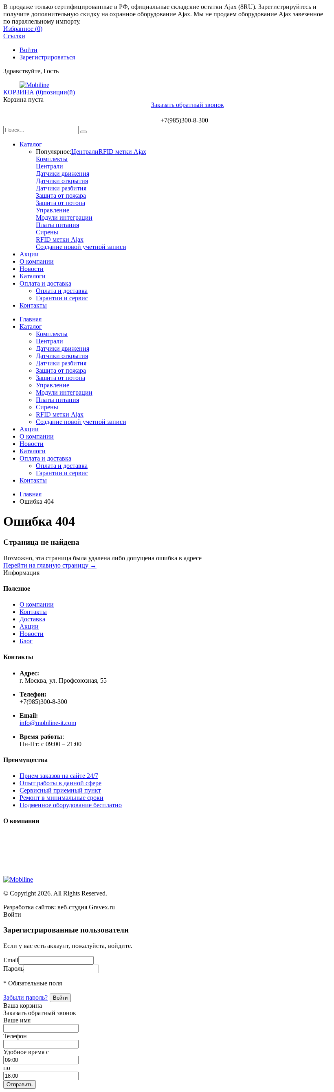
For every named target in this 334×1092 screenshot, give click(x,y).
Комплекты (52, 158)
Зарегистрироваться (47, 57)
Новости (32, 268)
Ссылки (14, 36)
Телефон (15, 1036)
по (6, 1067)
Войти (28, 49)
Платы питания (57, 224)
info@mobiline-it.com (48, 722)
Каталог (31, 144)
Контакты (33, 305)
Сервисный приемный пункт (60, 790)
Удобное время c (26, 1051)
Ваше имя (17, 1020)
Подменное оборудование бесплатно (71, 805)
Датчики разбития (61, 188)
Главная (31, 319)
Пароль (13, 968)
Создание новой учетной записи (81, 246)
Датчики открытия (62, 180)
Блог (26, 641)
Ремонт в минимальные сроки (61, 797)
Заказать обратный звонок (187, 104)
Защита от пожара (61, 195)
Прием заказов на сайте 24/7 (59, 775)
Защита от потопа (60, 202)
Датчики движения (62, 173)
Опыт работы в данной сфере (60, 783)
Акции (29, 254)
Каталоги (33, 276)
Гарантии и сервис (62, 298)
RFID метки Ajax (122, 151)
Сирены (47, 232)
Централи (85, 151)
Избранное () (22, 28)
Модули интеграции (64, 217)
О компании (37, 261)
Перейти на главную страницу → (50, 565)
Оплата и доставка (45, 283)
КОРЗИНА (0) (23, 92)
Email (10, 960)
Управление (52, 210)
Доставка (32, 619)
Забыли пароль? (25, 997)
